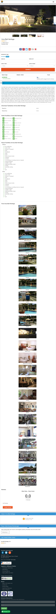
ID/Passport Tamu (4, 54)
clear (13, 537)
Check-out (31, 58)
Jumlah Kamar (32, 63)
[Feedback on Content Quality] (32, 49)
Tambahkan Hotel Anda (7, 568)
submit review (7, 507)
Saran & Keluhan (6, 589)
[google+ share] (29, 49)
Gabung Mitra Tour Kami (7, 572)
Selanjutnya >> (5, 532)
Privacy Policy (5, 586)
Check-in (3, 58)
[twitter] (6, 553)
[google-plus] (9, 553)
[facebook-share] (20, 49)
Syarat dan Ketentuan (7, 588)
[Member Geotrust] (6, 562)
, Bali (6, 541)
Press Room (5, 569)
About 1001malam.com (7, 583)
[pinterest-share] (23, 49)
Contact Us (4, 585)
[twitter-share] (26, 49)
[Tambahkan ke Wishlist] (35, 49)
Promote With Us (6, 571)
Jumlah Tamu (4, 63)
